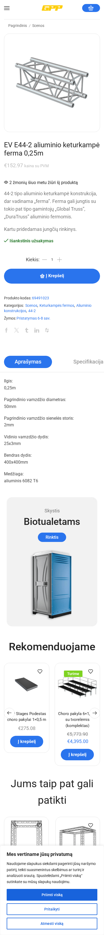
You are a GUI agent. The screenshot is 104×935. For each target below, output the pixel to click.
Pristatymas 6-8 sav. (33, 318)
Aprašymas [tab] (28, 362)
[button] (9, 713)
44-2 (32, 311)
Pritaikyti (52, 909)
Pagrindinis (17, 25)
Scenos (38, 25)
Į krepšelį (55, 275)
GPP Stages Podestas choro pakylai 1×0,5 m (26, 716)
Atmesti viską (52, 923)
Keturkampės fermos (56, 305)
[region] (52, 890)
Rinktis (52, 537)
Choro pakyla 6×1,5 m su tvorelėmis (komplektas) (77, 719)
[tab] (28, 362)
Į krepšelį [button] (27, 741)
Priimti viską (52, 895)
